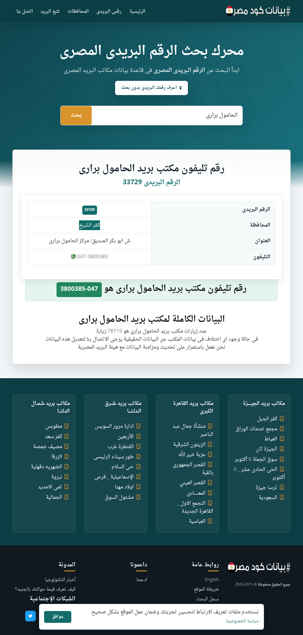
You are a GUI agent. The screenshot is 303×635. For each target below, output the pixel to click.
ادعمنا (141, 580)
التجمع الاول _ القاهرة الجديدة (195, 507)
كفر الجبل (267, 419)
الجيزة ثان (266, 449)
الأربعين (125, 437)
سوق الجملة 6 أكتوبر (256, 459)
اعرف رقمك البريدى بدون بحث (149, 88)
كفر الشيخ (89, 225)
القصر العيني (192, 483)
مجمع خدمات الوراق (256, 429)
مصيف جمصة (47, 447)
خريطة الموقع (206, 589)
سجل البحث (207, 599)
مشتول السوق (119, 497)
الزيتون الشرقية (189, 445)
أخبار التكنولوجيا (60, 580)
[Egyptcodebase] (258, 11)
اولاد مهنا (124, 487)
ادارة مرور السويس (114, 426)
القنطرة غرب (120, 447)
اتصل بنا (24, 11)
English (212, 580)
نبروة (56, 477)
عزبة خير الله (192, 455)
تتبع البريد (50, 11)
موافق (57, 617)
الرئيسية (137, 11)
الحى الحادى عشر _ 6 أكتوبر (259, 473)
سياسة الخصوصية (242, 621)
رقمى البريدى (109, 11)
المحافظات (78, 11)
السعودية (268, 498)
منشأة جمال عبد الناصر (193, 430)
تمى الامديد (50, 487)
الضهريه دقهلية (46, 467)
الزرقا (56, 457)
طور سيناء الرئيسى (114, 457)
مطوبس (53, 426)
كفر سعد (53, 437)
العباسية (197, 521)
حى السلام (123, 467)
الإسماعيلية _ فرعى (114, 477)
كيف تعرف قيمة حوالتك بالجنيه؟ (45, 589)
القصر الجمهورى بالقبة (193, 469)
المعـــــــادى (196, 493)
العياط (270, 439)
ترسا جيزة (266, 488)
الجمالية (54, 497)
